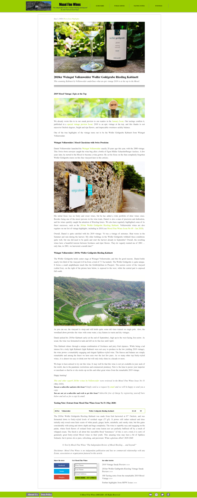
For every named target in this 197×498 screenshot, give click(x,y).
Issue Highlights (74, 19)
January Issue (118, 121)
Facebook (61, 465)
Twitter (61, 471)
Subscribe (100, 6)
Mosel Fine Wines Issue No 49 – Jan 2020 (125, 228)
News (65, 19)
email (112, 386)
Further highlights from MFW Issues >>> (119, 482)
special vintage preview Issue (79, 124)
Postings (158, 6)
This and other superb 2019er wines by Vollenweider (77, 380)
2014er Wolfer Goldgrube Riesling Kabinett (99, 225)
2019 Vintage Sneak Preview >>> (116, 464)
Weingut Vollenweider (91, 148)
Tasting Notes (139, 6)
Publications (119, 6)
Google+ (62, 477)
